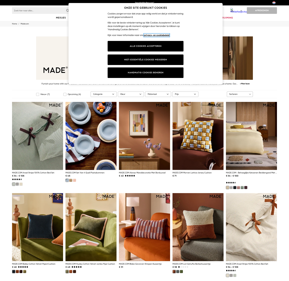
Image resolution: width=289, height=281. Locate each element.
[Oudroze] (238, 187)
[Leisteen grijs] (177, 271)
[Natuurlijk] (20, 184)
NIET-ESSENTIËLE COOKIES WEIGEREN (145, 59)
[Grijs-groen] (242, 187)
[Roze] (74, 180)
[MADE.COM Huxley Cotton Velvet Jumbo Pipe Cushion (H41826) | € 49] (91, 227)
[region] (145, 43)
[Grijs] (17, 184)
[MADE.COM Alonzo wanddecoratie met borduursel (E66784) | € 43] (144, 136)
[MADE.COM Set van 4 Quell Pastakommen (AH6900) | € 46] (91, 136)
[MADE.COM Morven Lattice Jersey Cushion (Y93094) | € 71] (198, 136)
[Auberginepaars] (245, 187)
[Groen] (13, 184)
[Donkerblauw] (13, 271)
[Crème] (70, 180)
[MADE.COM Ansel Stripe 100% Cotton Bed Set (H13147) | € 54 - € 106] (37, 136)
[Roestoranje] (17, 271)
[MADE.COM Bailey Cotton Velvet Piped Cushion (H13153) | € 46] (37, 227)
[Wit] (231, 187)
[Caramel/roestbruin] (70, 271)
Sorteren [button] (233, 94)
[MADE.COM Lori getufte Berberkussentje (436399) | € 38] (198, 227)
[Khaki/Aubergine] (67, 271)
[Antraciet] (234, 187)
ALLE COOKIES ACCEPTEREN (146, 46)
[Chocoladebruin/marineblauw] (74, 271)
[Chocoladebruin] (20, 271)
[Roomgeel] (227, 187)
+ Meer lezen (245, 83)
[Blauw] (67, 180)
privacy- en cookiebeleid (156, 35)
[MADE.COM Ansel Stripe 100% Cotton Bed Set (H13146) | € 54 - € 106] (251, 227)
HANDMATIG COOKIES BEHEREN (145, 72)
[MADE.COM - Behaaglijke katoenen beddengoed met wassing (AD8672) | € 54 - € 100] (251, 136)
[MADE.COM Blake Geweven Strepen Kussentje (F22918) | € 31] (144, 227)
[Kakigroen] (24, 271)
